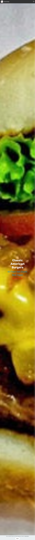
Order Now (17, 261)
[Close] (27, 261)
